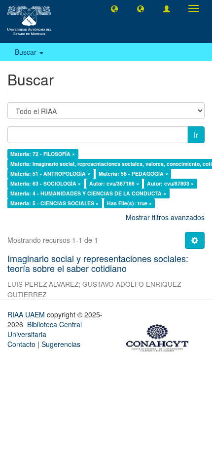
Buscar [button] (26, 52)
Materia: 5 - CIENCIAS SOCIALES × (54, 203)
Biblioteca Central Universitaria (44, 329)
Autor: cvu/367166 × (114, 183)
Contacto (21, 344)
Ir (196, 135)
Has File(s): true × (129, 203)
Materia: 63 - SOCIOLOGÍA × (45, 183)
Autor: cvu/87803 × (170, 183)
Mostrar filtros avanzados (165, 217)
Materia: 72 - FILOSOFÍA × (42, 153)
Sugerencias (60, 344)
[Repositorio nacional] (160, 336)
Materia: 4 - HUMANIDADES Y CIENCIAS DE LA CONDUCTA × (88, 193)
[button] (114, 8)
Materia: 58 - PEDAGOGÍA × (133, 173)
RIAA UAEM (27, 314)
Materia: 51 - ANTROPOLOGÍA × (50, 173)
